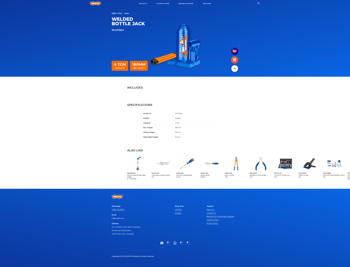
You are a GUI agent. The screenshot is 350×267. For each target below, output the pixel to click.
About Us (210, 210)
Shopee (178, 213)
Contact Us (211, 213)
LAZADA (178, 210)
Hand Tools (117, 13)
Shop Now (207, 3)
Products (143, 3)
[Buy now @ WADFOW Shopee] (234, 63)
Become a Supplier (186, 3)
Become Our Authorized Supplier (220, 216)
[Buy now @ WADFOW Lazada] (234, 54)
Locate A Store (163, 3)
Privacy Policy (212, 223)
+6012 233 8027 (118, 210)
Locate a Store (212, 220)
